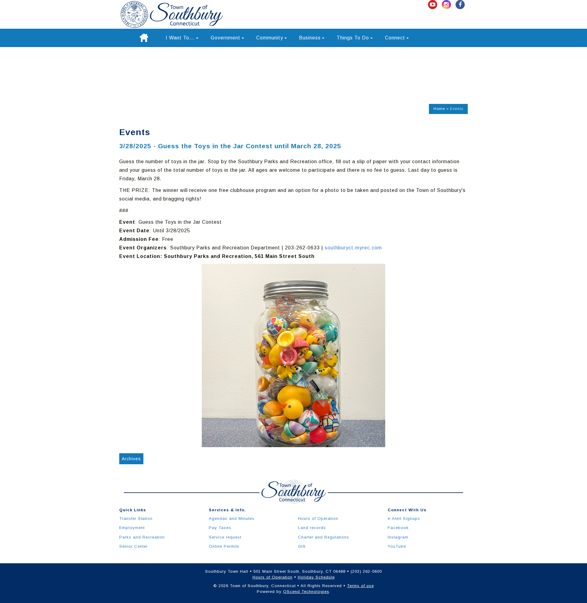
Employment (132, 527)
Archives (131, 458)
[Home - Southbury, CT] (171, 14)
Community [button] (269, 37)
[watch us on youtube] (433, 4)
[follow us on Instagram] (447, 4)
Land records (312, 527)
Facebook (398, 527)
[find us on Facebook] (460, 4)
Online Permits (224, 546)
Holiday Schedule (316, 577)
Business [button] (310, 37)
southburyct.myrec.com (353, 247)
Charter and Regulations (323, 537)
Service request (225, 537)
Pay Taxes (220, 527)
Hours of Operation (318, 518)
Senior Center (133, 546)
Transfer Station (136, 518)
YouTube (397, 546)
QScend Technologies (306, 591)
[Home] (144, 38)
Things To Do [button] (353, 37)
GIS (302, 546)
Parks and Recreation (142, 537)
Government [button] (225, 37)
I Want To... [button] (180, 37)
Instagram (398, 537)
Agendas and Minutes (231, 518)
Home (439, 109)
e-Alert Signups (404, 518)
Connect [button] (395, 37)
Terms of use (360, 585)
